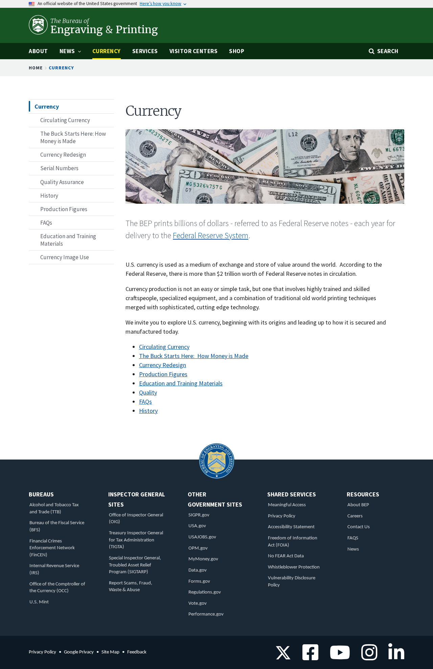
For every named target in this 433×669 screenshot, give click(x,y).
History (148, 411)
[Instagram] (367, 657)
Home (36, 68)
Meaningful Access (287, 505)
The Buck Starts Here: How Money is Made (193, 356)
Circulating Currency (164, 347)
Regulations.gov (204, 592)
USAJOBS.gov (202, 537)
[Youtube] (337, 657)
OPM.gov (198, 548)
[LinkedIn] (394, 657)
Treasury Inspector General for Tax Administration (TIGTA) (136, 540)
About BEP (358, 505)
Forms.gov (199, 581)
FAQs (145, 401)
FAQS (352, 538)
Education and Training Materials (181, 383)
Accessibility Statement (291, 527)
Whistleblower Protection (294, 567)
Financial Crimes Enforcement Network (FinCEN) (52, 548)
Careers (355, 516)
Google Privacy (79, 652)
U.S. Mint (39, 602)
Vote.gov (197, 603)
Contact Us (358, 527)
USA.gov (197, 526)
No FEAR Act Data (286, 556)
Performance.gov (206, 614)
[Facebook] (308, 657)
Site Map (110, 652)
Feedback (136, 652)
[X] (283, 657)
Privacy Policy (281, 516)
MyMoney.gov (203, 559)
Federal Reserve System (210, 235)
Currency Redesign (162, 365)
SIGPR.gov (198, 515)
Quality (148, 392)
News (353, 549)
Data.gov (197, 570)
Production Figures (163, 374)
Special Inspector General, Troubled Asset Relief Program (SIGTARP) (135, 565)
